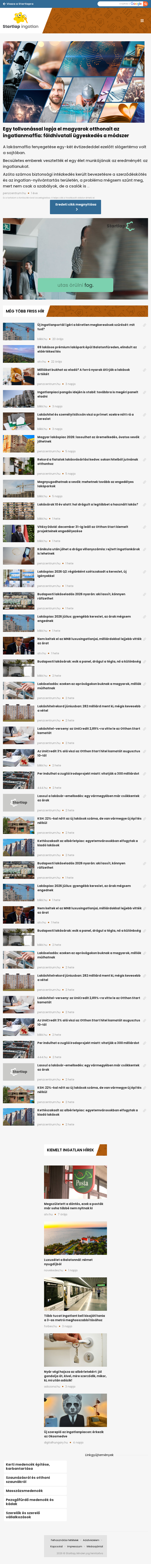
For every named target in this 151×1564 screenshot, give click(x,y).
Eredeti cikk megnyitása (75, 204)
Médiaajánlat (95, 1546)
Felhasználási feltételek (64, 1540)
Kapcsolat (56, 1546)
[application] (75, 259)
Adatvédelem (91, 1540)
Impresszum (74, 1546)
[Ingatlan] (22, 20)
